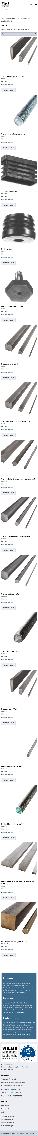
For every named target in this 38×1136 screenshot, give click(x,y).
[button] (36, 4)
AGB (2, 1112)
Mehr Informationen (18, 992)
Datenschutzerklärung (8, 1109)
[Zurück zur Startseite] (5, 4)
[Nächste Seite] (22, 962)
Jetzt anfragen (17, 1085)
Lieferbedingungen (7, 1126)
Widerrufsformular (7, 1119)
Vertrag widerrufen (7, 1123)
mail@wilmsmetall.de (13, 1090)
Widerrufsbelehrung (7, 1116)
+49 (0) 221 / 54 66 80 (14, 1093)
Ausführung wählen (8, 90)
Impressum (5, 1106)
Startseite (5, 18)
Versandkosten (8, 84)
